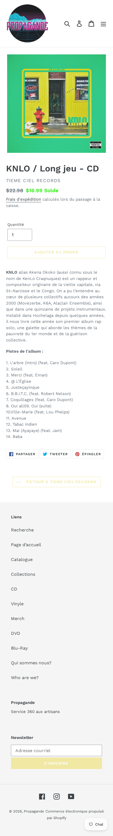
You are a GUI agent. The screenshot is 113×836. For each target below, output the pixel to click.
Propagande (34, 811)
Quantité (15, 224)
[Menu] (103, 23)
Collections (23, 574)
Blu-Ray (19, 648)
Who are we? (25, 677)
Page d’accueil (26, 544)
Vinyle (17, 603)
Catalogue (22, 559)
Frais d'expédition (23, 199)
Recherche (22, 530)
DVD (15, 633)
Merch (17, 618)
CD (14, 589)
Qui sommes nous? (31, 662)
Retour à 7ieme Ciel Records (60, 482)
